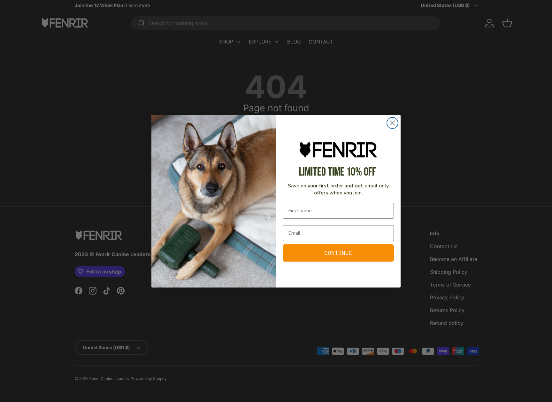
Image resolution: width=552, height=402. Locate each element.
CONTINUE (338, 252)
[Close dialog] (392, 123)
